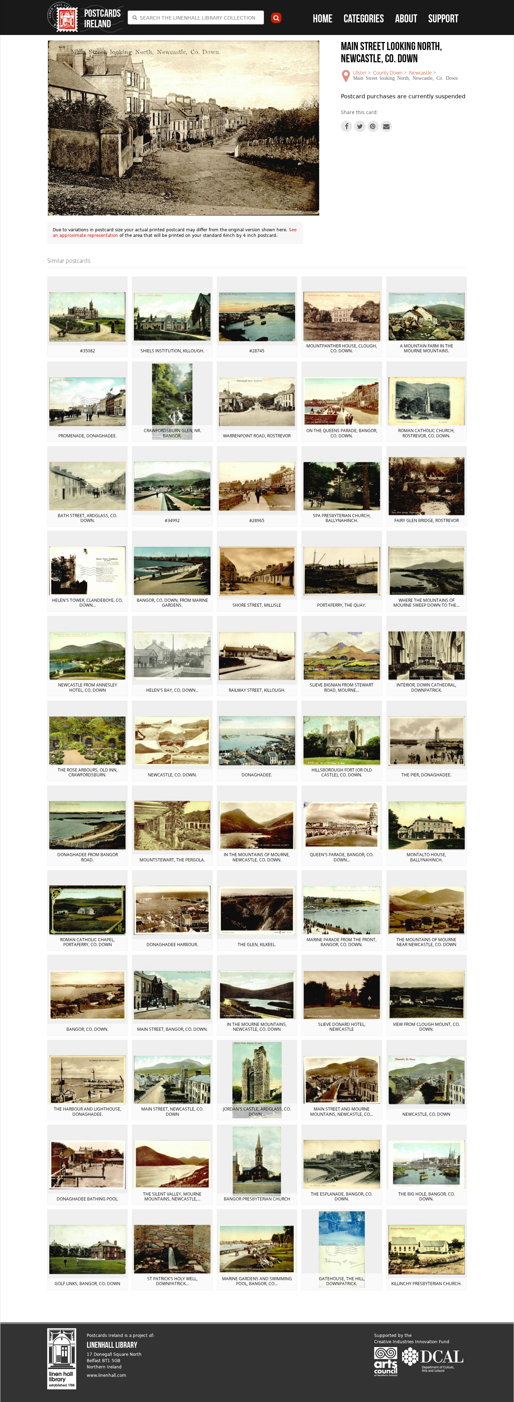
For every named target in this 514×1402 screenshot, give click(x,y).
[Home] (62, 17)
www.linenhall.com (106, 1375)
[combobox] (196, 17)
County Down (387, 72)
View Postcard (87, 317)
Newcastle (420, 72)
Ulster (359, 72)
